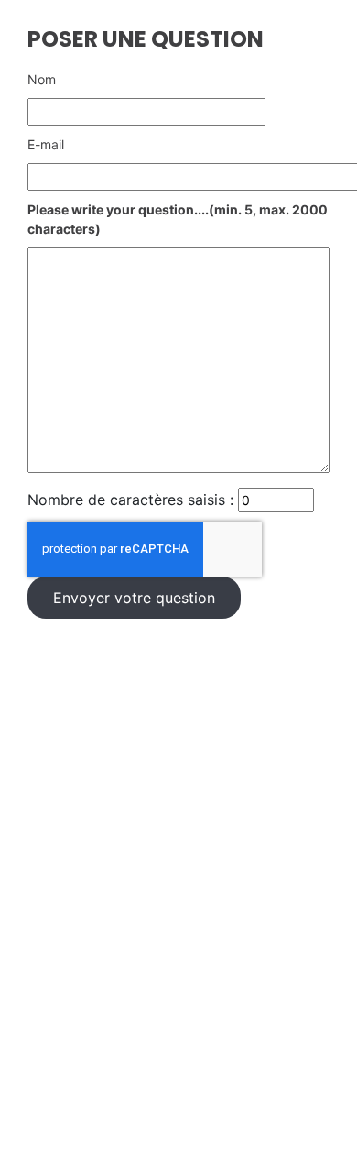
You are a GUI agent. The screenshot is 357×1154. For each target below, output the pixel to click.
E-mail (45, 144)
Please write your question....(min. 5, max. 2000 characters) (177, 219)
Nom (41, 79)
